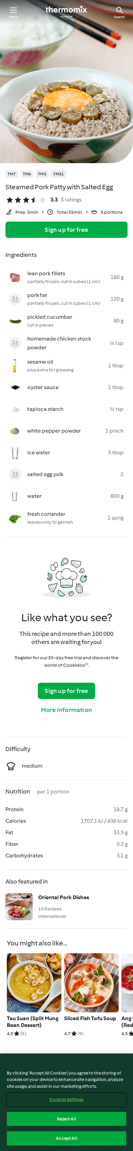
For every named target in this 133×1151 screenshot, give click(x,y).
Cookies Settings (66, 1099)
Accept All (66, 1138)
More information (66, 710)
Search (119, 17)
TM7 (12, 174)
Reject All (66, 1118)
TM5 (42, 174)
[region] (66, 1102)
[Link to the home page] (66, 12)
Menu (13, 17)
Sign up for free (66, 229)
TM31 (58, 174)
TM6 (27, 174)
